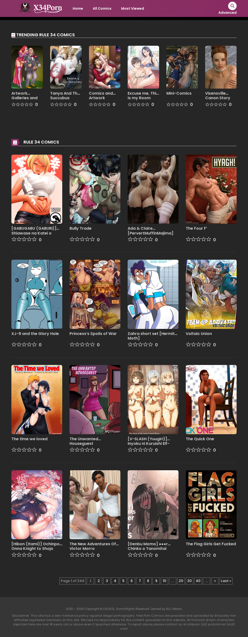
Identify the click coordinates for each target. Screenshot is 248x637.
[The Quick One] (211, 399)
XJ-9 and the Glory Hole (35, 333)
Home (78, 8)
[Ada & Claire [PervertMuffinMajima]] (153, 188)
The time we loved (29, 439)
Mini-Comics (179, 93)
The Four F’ (196, 228)
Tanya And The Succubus (65, 96)
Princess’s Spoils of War (93, 333)
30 (189, 580)
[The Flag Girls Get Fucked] (211, 504)
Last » (226, 580)
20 (181, 580)
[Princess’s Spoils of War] (95, 294)
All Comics (102, 8)
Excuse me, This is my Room (143, 96)
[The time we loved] (36, 399)
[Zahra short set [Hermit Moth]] (153, 294)
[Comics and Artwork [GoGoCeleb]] (104, 66)
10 (164, 580)
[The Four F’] (211, 188)
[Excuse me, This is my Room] (143, 66)
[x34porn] (39, 8)
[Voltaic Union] (211, 294)
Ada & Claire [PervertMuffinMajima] (150, 231)
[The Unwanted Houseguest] (95, 399)
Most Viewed (132, 8)
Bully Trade (81, 228)
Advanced (227, 12)
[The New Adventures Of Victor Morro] (95, 504)
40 (198, 580)
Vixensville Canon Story (217, 96)
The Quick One (200, 439)
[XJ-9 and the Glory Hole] (36, 294)
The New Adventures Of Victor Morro (93, 546)
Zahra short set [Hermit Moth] (151, 336)
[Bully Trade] (95, 188)
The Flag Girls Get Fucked (211, 544)
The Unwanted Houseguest (84, 441)
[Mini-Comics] (182, 66)
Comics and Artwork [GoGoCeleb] (102, 98)
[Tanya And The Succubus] (66, 66)
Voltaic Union (199, 333)
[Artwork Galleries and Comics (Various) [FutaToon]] (27, 66)
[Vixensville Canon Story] (221, 66)
